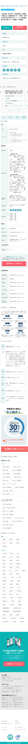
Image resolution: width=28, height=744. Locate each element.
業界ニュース (16, 700)
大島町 (4, 614)
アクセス (3, 729)
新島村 (17, 614)
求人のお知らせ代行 (7, 704)
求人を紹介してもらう (20, 27)
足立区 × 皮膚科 (6, 473)
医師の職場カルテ (18, 704)
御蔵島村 (22, 618)
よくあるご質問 (14, 691)
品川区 (17, 560)
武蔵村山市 (5, 601)
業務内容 (11, 117)
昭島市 (10, 584)
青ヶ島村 (14, 621)
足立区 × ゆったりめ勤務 (8, 511)
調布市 (17, 584)
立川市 (19, 577)
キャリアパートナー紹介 (8, 689)
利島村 (10, 614)
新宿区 (4, 557)
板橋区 (23, 570)
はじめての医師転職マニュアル (10, 688)
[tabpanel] (14, 98)
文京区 (10, 557)
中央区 (11, 553)
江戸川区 (4, 577)
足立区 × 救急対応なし (7, 504)
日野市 (4, 591)
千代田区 (4, 553)
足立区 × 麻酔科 (16, 473)
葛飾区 (17, 574)
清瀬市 (11, 597)
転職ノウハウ (5, 697)
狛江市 (17, 594)
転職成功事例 (5, 691)
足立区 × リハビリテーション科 (9, 483)
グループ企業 (17, 727)
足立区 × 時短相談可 (7, 528)
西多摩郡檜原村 (6, 611)
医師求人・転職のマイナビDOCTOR (9, 5)
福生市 (10, 594)
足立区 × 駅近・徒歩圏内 (8, 514)
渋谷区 (4, 567)
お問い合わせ (17, 723)
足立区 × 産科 (5, 480)
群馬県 (17, 539)
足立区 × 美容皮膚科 (19, 487)
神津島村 (4, 618)
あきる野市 (11, 604)
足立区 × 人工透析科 (16, 480)
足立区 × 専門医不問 (7, 518)
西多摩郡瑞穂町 (6, 608)
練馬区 (4, 574)
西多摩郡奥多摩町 (17, 611)
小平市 (18, 587)
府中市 (4, 584)
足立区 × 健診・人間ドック (8, 490)
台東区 (17, 557)
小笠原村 (22, 621)
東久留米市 (19, 597)
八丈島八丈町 (5, 621)
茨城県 (4, 539)
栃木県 (10, 539)
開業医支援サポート (7, 702)
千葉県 (10, 543)
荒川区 (16, 570)
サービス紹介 (5, 686)
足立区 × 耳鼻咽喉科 (16, 470)
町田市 (4, 587)
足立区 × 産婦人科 (6, 477)
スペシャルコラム (6, 700)
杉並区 (17, 567)
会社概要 (3, 721)
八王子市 (12, 577)
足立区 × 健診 (5, 521)
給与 (4, 117)
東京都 (17, 543)
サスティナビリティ (19, 729)
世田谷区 (18, 563)
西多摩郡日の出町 (17, 608)
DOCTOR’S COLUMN (16, 697)
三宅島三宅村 (13, 618)
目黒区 (4, 563)
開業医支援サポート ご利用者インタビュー (13, 706)
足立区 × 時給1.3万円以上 (8, 524)
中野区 (10, 567)
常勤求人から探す (6, 677)
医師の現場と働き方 (18, 699)
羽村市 (4, 604)
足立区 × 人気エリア (19, 518)
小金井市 (11, 587)
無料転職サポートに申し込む (14, 664)
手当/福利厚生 (24, 117)
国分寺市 (19, 591)
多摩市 (12, 601)
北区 (10, 570)
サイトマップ (4, 727)
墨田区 (4, 560)
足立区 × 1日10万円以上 (17, 521)
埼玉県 (4, 543)
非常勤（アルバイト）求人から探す (11, 678)
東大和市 (4, 597)
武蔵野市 (4, 580)
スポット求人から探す (8, 680)
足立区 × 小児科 (16, 466)
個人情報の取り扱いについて (7, 724)
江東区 (10, 560)
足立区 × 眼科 (5, 470)
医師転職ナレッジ (6, 699)
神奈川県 (4, 546)
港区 (18, 553)
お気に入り (7, 27)
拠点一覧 (18, 689)
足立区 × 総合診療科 (7, 487)
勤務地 (17, 117)
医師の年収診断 (18, 702)
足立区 (10, 574)
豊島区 (4, 570)
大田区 (10, 563)
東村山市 (11, 591)
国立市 (4, 594)
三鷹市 (11, 580)
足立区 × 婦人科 (17, 477)
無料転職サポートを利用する (14, 263)
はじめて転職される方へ (16, 686)
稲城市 (19, 601)
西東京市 (20, 604)
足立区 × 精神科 (6, 466)
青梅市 (18, 580)
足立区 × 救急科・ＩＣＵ (8, 494)
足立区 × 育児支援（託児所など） (10, 507)
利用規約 (17, 721)
